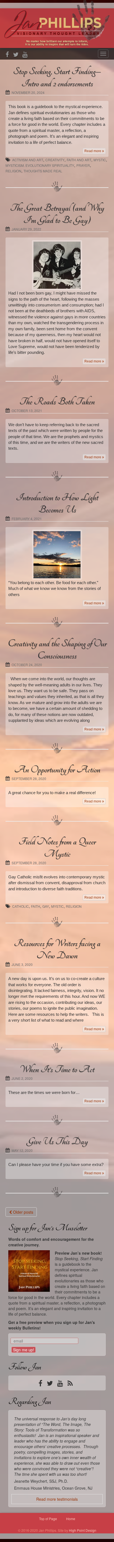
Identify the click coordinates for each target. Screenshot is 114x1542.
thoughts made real (43, 170)
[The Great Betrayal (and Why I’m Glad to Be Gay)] (57, 265)
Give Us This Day (57, 1141)
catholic (20, 906)
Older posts (22, 1212)
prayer (83, 165)
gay (45, 906)
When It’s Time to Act (57, 1069)
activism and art (27, 159)
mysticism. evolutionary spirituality (40, 165)
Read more (93, 151)
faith (35, 906)
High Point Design (82, 1530)
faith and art (79, 159)
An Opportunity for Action (57, 769)
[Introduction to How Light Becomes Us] (57, 555)
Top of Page (48, 1518)
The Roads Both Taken (57, 401)
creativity (54, 159)
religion (13, 170)
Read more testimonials (57, 1499)
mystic (100, 159)
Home (70, 1518)
